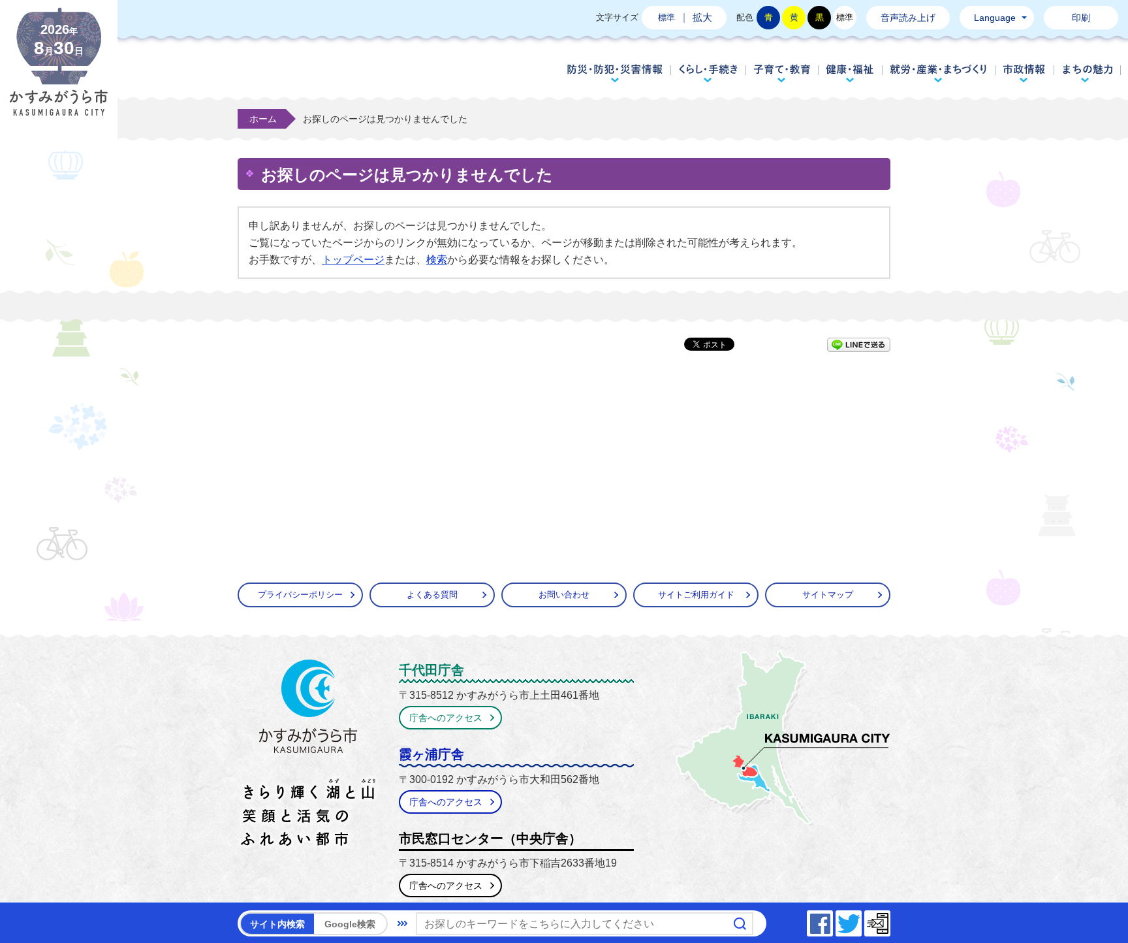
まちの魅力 (1087, 73)
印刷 (1081, 17)
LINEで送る (858, 345)
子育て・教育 (781, 73)
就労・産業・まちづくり (938, 73)
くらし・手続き (707, 73)
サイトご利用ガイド (696, 594)
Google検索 (349, 924)
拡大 (702, 17)
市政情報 (1024, 73)
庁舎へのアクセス (445, 717)
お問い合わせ (564, 594)
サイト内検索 (277, 924)
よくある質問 (432, 594)
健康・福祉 (850, 73)
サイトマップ (827, 594)
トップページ (353, 259)
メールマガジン (889, 919)
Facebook (832, 919)
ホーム (263, 119)
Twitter (861, 919)
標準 (666, 17)
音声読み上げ (908, 17)
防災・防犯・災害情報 (614, 73)
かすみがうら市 (308, 756)
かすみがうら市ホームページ (59, 72)
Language (995, 17)
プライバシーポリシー (300, 594)
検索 (436, 259)
